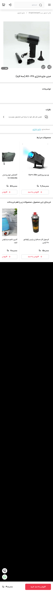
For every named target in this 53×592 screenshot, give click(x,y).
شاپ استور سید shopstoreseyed (40, 13)
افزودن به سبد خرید (38, 587)
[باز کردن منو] (49, 5)
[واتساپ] (4, 577)
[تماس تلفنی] (4, 570)
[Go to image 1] (6, 68)
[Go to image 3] (2, 68)
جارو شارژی (21, 13)
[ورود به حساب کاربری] (10, 5)
